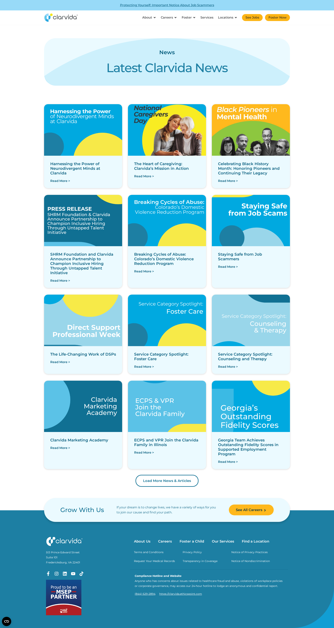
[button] (167, 481)
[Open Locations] (235, 17)
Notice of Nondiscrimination (250, 561)
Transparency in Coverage (200, 561)
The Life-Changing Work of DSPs (83, 354)
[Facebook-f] (48, 573)
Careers (165, 541)
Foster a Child (192, 541)
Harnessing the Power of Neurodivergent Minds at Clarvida (75, 168)
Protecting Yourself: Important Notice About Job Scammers (167, 5)
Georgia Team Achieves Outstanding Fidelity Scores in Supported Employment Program (248, 447)
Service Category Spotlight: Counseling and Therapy (245, 356)
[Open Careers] (175, 17)
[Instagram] (56, 573)
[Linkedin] (65, 573)
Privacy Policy (192, 552)
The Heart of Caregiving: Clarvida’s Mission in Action (161, 166)
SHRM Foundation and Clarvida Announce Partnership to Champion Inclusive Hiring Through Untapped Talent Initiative (81, 263)
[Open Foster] (194, 17)
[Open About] (154, 17)
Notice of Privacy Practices (249, 552)
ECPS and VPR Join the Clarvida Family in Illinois (166, 442)
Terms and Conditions (149, 552)
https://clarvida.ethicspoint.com (180, 594)
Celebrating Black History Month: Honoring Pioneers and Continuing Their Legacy (249, 168)
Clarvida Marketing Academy (79, 440)
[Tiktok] (81, 573)
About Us (142, 541)
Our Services (223, 541)
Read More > (60, 181)
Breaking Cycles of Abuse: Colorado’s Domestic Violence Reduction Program (164, 259)
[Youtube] (73, 573)
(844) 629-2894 (145, 594)
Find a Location (255, 541)
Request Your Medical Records (154, 561)
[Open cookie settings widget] (6, 621)
